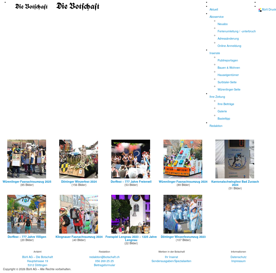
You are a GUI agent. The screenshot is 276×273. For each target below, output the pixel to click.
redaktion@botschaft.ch (104, 257)
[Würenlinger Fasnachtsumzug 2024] (183, 178)
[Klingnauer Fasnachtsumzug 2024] (79, 233)
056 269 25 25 (104, 261)
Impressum (238, 261)
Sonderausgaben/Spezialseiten (171, 261)
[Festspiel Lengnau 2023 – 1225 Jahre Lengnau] (131, 233)
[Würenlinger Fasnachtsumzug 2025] (27, 178)
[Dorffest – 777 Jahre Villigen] (27, 233)
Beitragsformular (104, 265)
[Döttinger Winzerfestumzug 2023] (183, 233)
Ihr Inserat (171, 257)
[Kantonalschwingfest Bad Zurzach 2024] (235, 178)
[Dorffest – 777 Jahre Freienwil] (131, 178)
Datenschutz (239, 257)
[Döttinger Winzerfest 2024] (79, 178)
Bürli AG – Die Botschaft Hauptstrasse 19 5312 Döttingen (37, 261)
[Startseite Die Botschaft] (54, 5)
